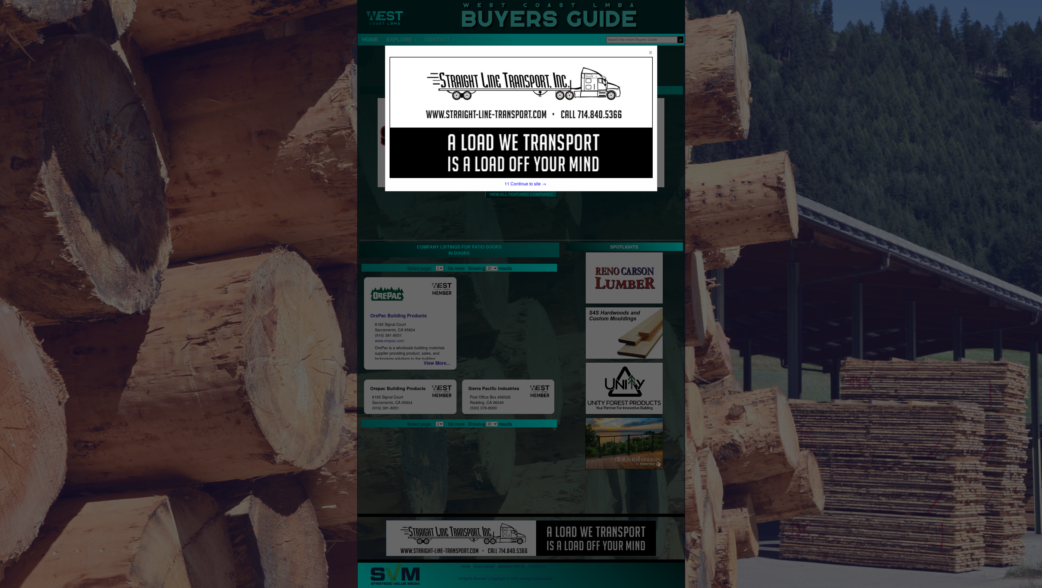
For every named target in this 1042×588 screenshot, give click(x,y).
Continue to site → (525, 183)
